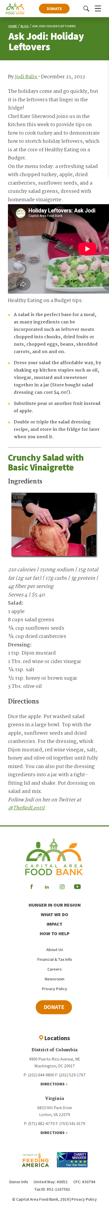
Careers (54, 969)
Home (12, 26)
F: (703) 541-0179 (70, 1123)
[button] (86, 8)
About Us (54, 949)
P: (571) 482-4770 (39, 1123)
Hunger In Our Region (55, 905)
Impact (54, 924)
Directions (52, 1084)
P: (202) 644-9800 (39, 1075)
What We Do (54, 914)
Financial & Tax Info (54, 959)
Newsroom (54, 979)
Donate (54, 8)
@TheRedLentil (26, 808)
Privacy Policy (54, 988)
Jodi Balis (26, 77)
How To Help (55, 933)
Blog (25, 26)
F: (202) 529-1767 (70, 1075)
